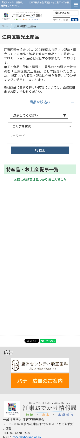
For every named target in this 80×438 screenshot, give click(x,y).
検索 (41, 150)
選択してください (25, 115)
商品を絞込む (40, 101)
